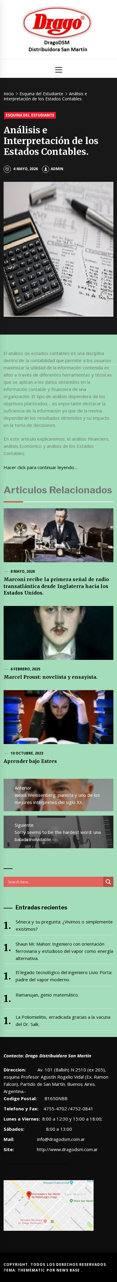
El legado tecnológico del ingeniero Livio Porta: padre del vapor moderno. (64, 975)
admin (57, 168)
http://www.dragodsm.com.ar (67, 1149)
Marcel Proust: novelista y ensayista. (51, 677)
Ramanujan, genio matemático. (47, 995)
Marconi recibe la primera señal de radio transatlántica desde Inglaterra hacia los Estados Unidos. (56, 586)
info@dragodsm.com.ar (60, 1139)
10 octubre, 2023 (27, 753)
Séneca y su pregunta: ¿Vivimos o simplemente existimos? (64, 925)
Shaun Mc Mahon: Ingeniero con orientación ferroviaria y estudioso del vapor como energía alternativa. (64, 951)
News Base (68, 1270)
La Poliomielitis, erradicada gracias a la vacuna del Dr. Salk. (63, 1020)
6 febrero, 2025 (25, 669)
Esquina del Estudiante (30, 115)
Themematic (32, 1270)
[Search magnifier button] (108, 882)
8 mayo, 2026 (22, 571)
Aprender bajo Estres (30, 761)
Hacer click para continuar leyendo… (40, 467)
